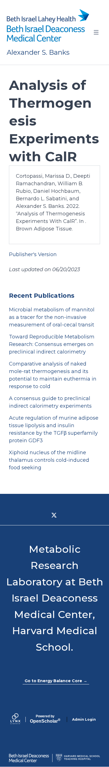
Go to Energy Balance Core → (56, 680)
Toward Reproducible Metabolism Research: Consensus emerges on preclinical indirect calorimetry (51, 344)
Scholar (45, 719)
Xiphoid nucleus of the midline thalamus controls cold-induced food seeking (49, 460)
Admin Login (84, 719)
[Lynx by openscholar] (20, 719)
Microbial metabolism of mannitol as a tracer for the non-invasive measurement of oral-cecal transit (51, 317)
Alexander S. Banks (38, 52)
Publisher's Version (33, 254)
